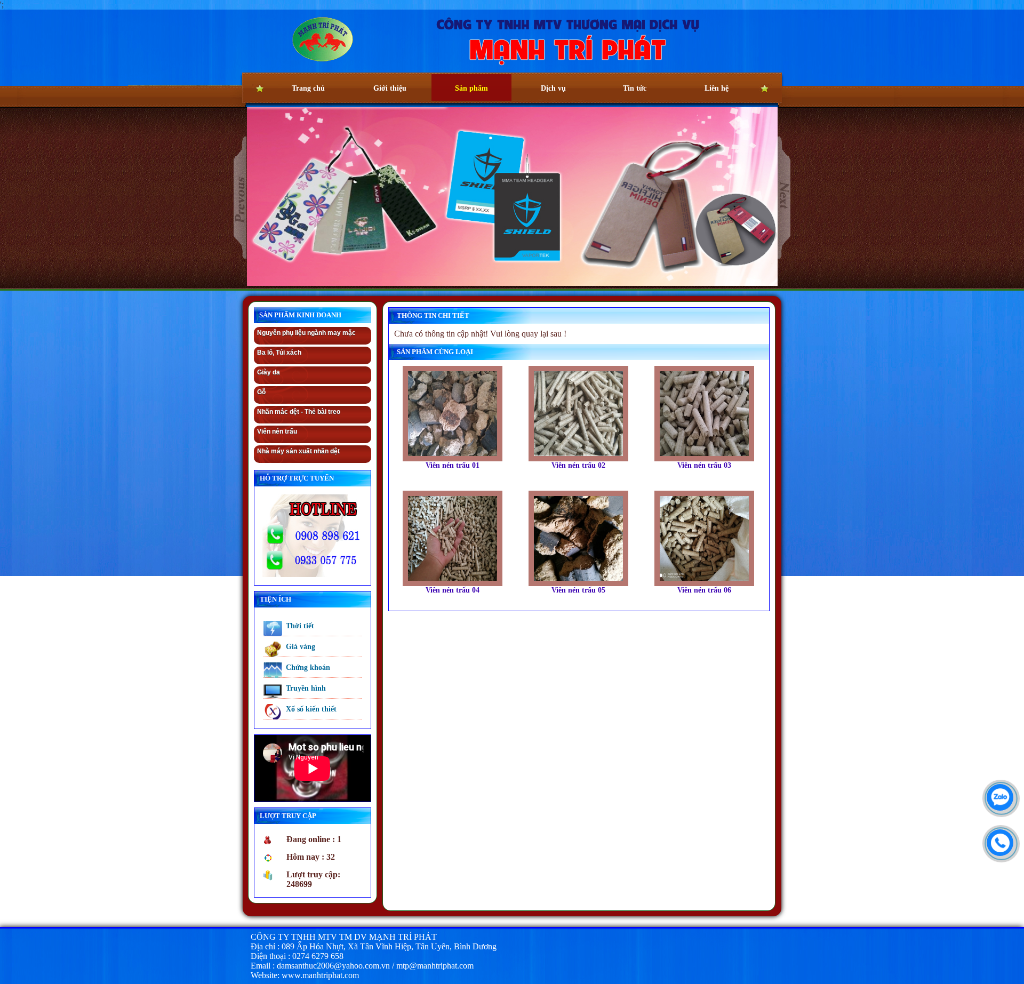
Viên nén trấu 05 (578, 590)
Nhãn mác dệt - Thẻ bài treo (298, 411)
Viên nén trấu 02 (578, 465)
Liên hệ (717, 88)
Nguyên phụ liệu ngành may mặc (306, 333)
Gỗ (261, 392)
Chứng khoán (308, 667)
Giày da (268, 372)
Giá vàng (300, 647)
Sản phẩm (471, 88)
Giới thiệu (389, 88)
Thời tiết (300, 626)
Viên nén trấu (277, 431)
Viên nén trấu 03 (704, 465)
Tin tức (634, 88)
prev (240, 198)
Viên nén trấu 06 (704, 590)
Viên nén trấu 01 (452, 465)
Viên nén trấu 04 (452, 590)
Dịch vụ (553, 88)
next (784, 198)
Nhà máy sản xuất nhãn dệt (298, 451)
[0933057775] (997, 794)
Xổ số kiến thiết (311, 709)
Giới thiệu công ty (386, 82)
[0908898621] (997, 840)
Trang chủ (308, 88)
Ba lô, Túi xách (464, 105)
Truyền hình (306, 688)
